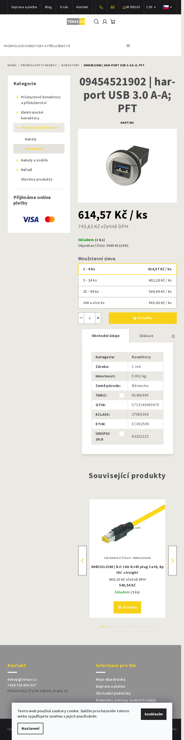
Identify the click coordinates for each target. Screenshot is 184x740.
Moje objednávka (110, 679)
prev (82, 561)
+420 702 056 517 (21, 685)
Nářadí (26, 169)
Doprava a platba (24, 7)
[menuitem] (37, 45)
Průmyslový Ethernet (39, 127)
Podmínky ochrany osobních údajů (126, 700)
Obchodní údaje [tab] (106, 335)
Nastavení (30, 728)
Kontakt (82, 7)
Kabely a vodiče (34, 160)
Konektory (34, 148)
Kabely (31, 139)
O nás (64, 7)
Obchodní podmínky (113, 693)
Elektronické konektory (32, 115)
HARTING (127, 123)
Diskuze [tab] (146, 335)
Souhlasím (153, 714)
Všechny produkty (37, 179)
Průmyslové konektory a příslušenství (41, 99)
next (172, 561)
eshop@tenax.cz (22, 679)
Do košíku (145, 318)
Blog (48, 7)
